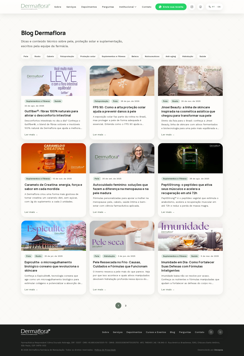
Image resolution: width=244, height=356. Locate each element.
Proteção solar (87, 56)
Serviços (71, 6)
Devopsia (218, 350)
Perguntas (108, 6)
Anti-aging (171, 56)
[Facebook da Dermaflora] (200, 6)
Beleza (135, 56)
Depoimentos (89, 6)
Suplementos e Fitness (113, 56)
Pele (26, 56)
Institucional (126, 6)
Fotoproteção (67, 56)
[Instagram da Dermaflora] (192, 6)
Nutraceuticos (152, 56)
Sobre (57, 6)
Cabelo (50, 56)
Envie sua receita (173, 6)
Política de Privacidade (105, 350)
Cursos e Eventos (156, 332)
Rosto (38, 56)
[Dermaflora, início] (35, 7)
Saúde (203, 56)
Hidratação (187, 56)
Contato (146, 6)
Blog (172, 332)
